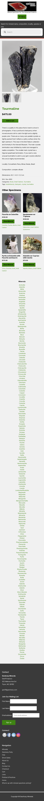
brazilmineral (10, 184)
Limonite (22, 486)
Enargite (22, 424)
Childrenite (22, 370)
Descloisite (22, 413)
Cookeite (22, 391)
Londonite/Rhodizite (22, 490)
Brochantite (22, 345)
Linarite (22, 488)
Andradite (22, 299)
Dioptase (22, 418)
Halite (22, 455)
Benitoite (22, 333)
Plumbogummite (22, 548)
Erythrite (22, 430)
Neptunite (22, 523)
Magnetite (22, 494)
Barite (22, 328)
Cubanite (22, 403)
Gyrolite (22, 453)
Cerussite (22, 360)
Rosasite (22, 575)
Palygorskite (22, 536)
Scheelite (22, 579)
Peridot (22, 538)
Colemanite (22, 386)
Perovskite (22, 540)
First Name (6, 701)
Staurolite (22, 602)
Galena (22, 445)
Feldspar (22, 438)
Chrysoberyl (22, 372)
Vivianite (22, 633)
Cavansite (22, 355)
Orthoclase (22, 532)
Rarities (22, 565)
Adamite (25, 268)
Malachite (22, 496)
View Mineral (8, 221)
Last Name (6, 708)
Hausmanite (22, 457)
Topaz (22, 619)
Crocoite (22, 401)
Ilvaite (22, 467)
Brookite (22, 347)
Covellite (22, 397)
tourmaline (30, 184)
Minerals (5, 749)
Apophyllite (22, 310)
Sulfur (22, 611)
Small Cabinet (18, 182)
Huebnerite (22, 465)
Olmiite (22, 525)
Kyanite (22, 476)
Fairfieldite (22, 436)
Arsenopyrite (22, 316)
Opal (22, 528)
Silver (22, 590)
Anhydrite (22, 303)
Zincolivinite (22, 654)
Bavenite (22, 330)
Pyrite (13, 268)
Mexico (15, 225)
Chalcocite (22, 366)
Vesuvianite (22, 631)
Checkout (5, 769)
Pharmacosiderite (22, 542)
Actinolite (22, 285)
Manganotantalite (22, 501)
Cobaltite (22, 384)
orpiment (22, 530)
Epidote (22, 428)
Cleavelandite (22, 380)
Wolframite (22, 646)
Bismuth (22, 337)
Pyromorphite (22, 559)
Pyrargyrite (22, 555)
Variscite (22, 629)
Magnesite (22, 492)
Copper (22, 393)
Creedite (22, 399)
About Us (5, 760)
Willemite (22, 640)
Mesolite (22, 505)
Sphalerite (22, 596)
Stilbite (22, 606)
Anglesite (22, 301)
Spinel (22, 598)
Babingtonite (22, 326)
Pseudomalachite (22, 552)
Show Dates (6, 758)
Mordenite (22, 517)
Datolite (22, 411)
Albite (22, 289)
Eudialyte (22, 434)
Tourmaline (27, 182)
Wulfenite (22, 648)
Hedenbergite (22, 459)
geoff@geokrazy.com (9, 690)
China (3, 268)
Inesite (22, 469)
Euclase (22, 432)
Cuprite (22, 405)
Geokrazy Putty (7, 752)
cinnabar (22, 378)
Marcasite (22, 503)
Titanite (22, 617)
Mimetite (22, 511)
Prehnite (22, 550)
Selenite (22, 584)
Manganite (22, 499)
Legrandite (22, 480)
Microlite (22, 507)
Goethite (22, 449)
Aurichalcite (22, 320)
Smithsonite (22, 594)
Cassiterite (22, 353)
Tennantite (22, 613)
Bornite (22, 341)
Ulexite (22, 625)
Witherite (22, 642)
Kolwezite (22, 474)
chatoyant (18, 184)
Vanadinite (22, 627)
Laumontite (22, 478)
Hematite (22, 461)
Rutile (22, 577)
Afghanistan (26, 227)
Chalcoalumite (22, 364)
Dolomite (8, 268)
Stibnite (22, 604)
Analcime (22, 293)
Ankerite (22, 306)
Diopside (22, 416)
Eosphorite (22, 426)
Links (4, 774)
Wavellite (22, 638)
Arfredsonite (22, 314)
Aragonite (22, 312)
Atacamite (22, 318)
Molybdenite (22, 513)
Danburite (22, 409)
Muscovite (22, 521)
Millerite (22, 509)
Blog (3, 763)
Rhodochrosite (22, 569)
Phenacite (22, 544)
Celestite (4, 225)
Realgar (22, 567)
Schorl (22, 582)
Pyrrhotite (22, 561)
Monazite (22, 515)
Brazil (11, 182)
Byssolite (22, 349)
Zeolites (22, 650)
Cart (3, 772)
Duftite (22, 422)
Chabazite (22, 362)
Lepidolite (22, 482)
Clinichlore (22, 382)
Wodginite (22, 644)
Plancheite (22, 546)
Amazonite (22, 291)
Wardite (22, 635)
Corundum (22, 395)
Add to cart (10, 121)
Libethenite (22, 484)
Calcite (22, 351)
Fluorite (10, 225)
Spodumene (26, 229)
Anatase (22, 295)
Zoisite (22, 658)
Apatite (22, 308)
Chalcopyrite (22, 368)
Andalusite (22, 297)
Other (22, 534)
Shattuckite (22, 586)
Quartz (22, 563)
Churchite (22, 376)
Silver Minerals (22, 592)
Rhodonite (22, 571)
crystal (24, 184)
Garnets (22, 447)
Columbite (22, 389)
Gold (22, 451)
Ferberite (22, 440)
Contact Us (6, 766)
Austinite (22, 322)
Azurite (22, 324)
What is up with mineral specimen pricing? (16, 783)
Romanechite (22, 573)
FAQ (3, 755)
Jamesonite (22, 472)
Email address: (7, 715)
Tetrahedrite (22, 615)
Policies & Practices (8, 777)
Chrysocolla (22, 374)
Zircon (22, 656)
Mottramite (22, 519)
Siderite (22, 588)
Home (4, 780)
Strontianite (22, 608)
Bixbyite (22, 339)
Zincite (22, 652)
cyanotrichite (22, 407)
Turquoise (22, 623)
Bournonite (22, 343)
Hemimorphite (22, 463)
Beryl (22, 335)
